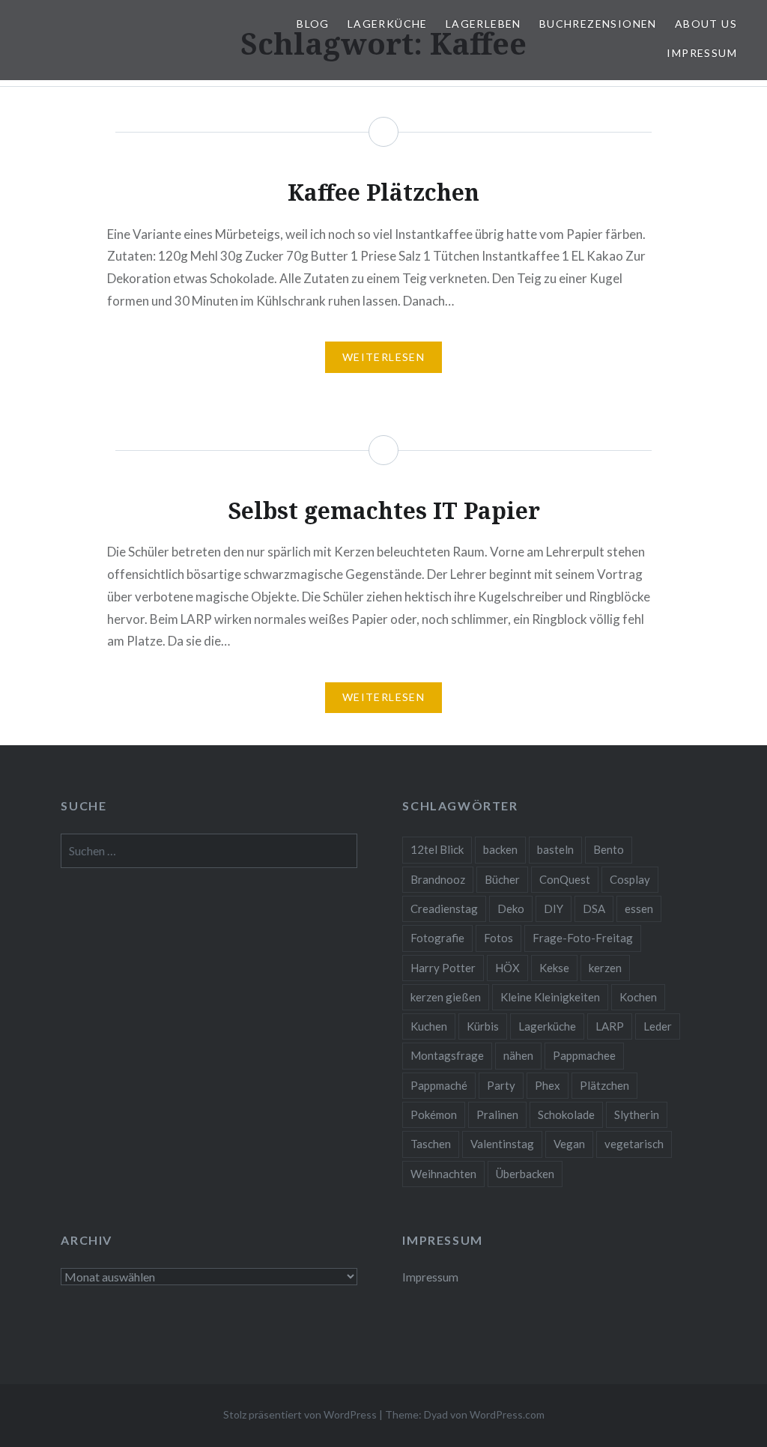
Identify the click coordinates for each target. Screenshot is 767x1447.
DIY (553, 908)
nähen (518, 1055)
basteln (555, 849)
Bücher (502, 879)
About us (706, 23)
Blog (313, 23)
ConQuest (564, 879)
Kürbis (483, 1026)
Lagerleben (483, 23)
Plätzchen (604, 1085)
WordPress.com (507, 1414)
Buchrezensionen (598, 23)
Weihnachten (443, 1173)
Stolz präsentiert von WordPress (300, 1414)
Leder (657, 1026)
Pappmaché (438, 1085)
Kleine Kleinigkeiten (550, 997)
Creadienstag (444, 908)
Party (501, 1085)
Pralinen (497, 1114)
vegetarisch (634, 1143)
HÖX (507, 967)
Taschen (430, 1143)
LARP (609, 1026)
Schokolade (566, 1114)
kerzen (605, 967)
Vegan (569, 1143)
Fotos (498, 937)
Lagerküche (388, 23)
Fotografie (437, 937)
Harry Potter (443, 967)
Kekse (554, 967)
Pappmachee (584, 1055)
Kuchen (428, 1026)
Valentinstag (502, 1143)
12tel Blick (437, 849)
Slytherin (636, 1114)
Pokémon (433, 1114)
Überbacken (525, 1173)
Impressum (702, 52)
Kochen (638, 997)
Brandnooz (437, 879)
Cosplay (630, 879)
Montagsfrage (447, 1055)
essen (639, 908)
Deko (510, 908)
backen (500, 849)
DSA (594, 908)
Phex (547, 1085)
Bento (608, 849)
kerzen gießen (445, 997)
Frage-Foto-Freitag (583, 937)
